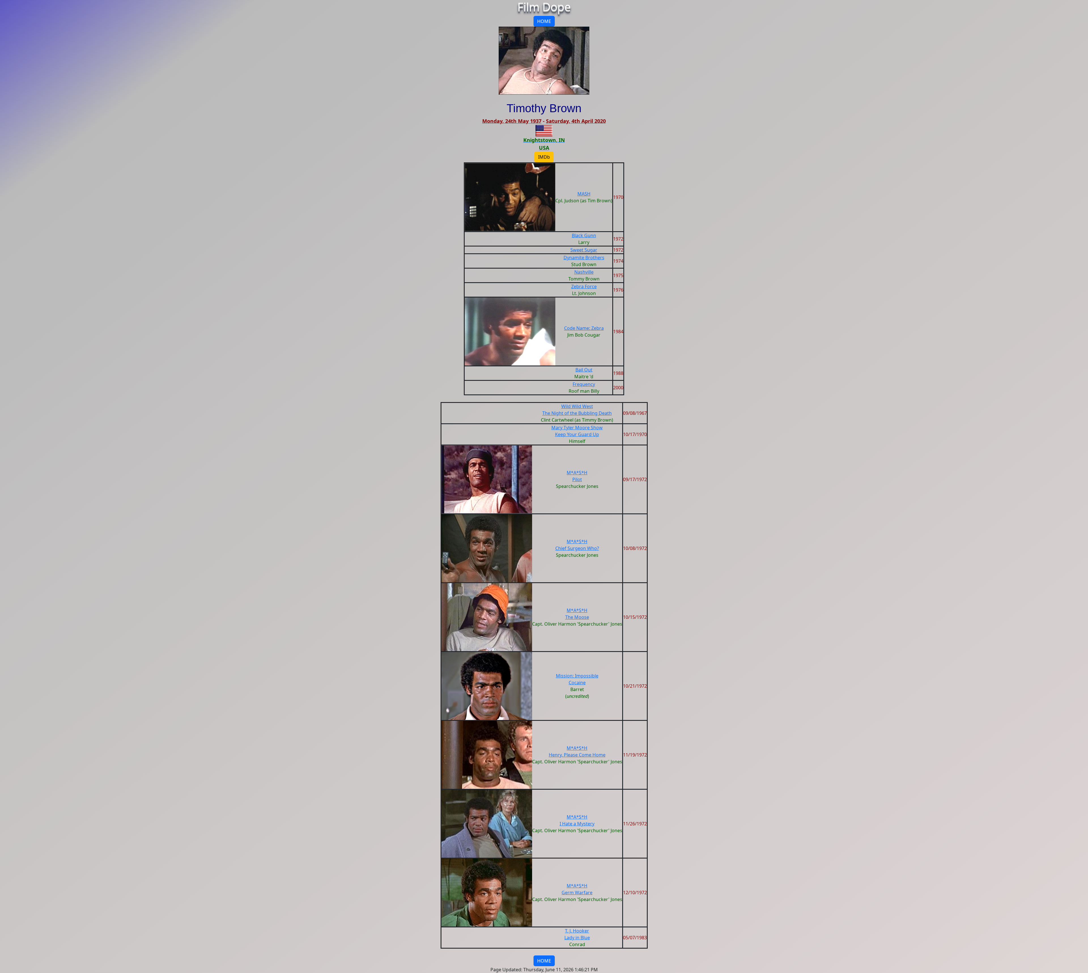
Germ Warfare (577, 892)
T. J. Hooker (577, 931)
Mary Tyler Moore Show (577, 427)
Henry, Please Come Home (577, 755)
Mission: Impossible (577, 676)
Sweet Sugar (583, 250)
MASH (583, 194)
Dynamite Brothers (584, 257)
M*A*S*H (577, 472)
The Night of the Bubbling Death (577, 413)
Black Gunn (584, 235)
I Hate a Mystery (577, 824)
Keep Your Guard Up (577, 434)
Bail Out (583, 370)
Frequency (584, 384)
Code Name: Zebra (584, 328)
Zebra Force (584, 286)
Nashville (584, 272)
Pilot (577, 479)
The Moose (577, 617)
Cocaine (577, 682)
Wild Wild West (577, 406)
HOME (544, 21)
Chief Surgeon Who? (577, 548)
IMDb (544, 157)
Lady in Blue (577, 937)
